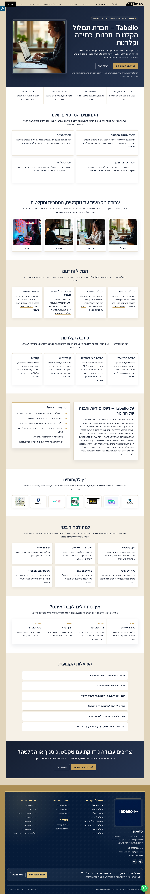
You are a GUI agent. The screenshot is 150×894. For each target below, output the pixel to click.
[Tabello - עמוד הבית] (128, 812)
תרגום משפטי (62, 805)
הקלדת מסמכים (61, 829)
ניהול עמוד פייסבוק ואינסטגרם (25, 833)
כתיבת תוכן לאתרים (29, 829)
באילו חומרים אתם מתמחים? (111, 686)
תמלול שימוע (98, 829)
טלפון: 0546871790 (135, 848)
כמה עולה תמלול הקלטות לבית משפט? (106, 706)
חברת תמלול (97, 805)
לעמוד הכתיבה (96, 171)
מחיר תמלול (98, 813)
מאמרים (31, 4)
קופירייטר (33, 809)
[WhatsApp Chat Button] (144, 888)
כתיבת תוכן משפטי (29, 825)
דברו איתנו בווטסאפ (37, 875)
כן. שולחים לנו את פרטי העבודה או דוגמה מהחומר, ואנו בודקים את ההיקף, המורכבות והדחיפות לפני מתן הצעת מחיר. (79, 718)
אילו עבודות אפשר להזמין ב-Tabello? (107, 675)
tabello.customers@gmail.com (131, 852)
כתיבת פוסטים (31, 817)
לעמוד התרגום (28, 143)
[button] (10, 4)
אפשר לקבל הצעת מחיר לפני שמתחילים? (105, 716)
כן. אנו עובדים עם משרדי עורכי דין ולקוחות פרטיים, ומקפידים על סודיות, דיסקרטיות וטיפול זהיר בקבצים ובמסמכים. (80, 697)
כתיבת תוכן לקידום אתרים (27, 813)
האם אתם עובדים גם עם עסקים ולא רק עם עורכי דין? (100, 726)
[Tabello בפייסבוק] (140, 861)
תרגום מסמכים (62, 809)
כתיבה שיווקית (31, 805)
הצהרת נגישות (32, 889)
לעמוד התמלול (118, 306)
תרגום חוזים (63, 813)
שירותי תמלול (103, 4)
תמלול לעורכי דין (96, 817)
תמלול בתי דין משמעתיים (93, 825)
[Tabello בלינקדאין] (134, 861)
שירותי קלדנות (62, 825)
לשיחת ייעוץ (103, 66)
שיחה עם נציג (17, 875)
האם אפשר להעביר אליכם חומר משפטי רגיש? (103, 696)
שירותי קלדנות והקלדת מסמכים (49, 4)
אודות (22, 4)
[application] (97, 4)
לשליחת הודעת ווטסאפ (125, 66)
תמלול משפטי (97, 809)
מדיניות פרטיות (19, 889)
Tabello (115, 4)
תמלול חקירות (97, 833)
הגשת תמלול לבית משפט (93, 821)
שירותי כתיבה (72, 4)
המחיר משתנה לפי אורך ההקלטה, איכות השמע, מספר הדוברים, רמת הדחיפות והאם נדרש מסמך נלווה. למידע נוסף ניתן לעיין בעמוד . (76, 708)
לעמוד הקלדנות (39, 171)
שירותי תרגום (87, 4)
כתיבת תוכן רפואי (30, 821)
